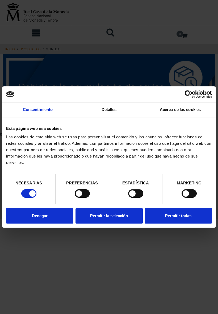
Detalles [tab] (109, 109)
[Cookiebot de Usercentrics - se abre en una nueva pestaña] (188, 94)
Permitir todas (178, 215)
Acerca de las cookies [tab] (180, 109)
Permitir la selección (109, 215)
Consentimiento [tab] (38, 109)
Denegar (40, 215)
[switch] (82, 193)
